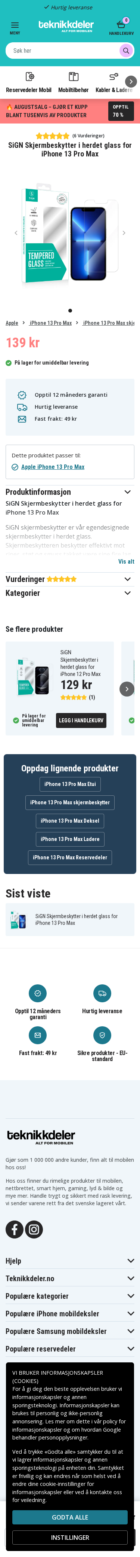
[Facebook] (15, 1229)
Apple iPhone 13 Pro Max (52, 466)
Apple (12, 323)
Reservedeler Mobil (29, 89)
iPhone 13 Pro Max (50, 323)
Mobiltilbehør (73, 89)
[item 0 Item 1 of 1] (70, 232)
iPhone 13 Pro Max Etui (70, 784)
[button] (70, 492)
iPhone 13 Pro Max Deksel (70, 821)
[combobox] (70, 50)
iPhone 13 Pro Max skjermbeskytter (70, 802)
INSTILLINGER (70, 1537)
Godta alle (70, 1517)
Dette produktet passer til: (46, 455)
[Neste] (131, 82)
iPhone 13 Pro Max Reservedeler (70, 857)
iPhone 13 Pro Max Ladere (70, 839)
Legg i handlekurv (81, 720)
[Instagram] (34, 1229)
